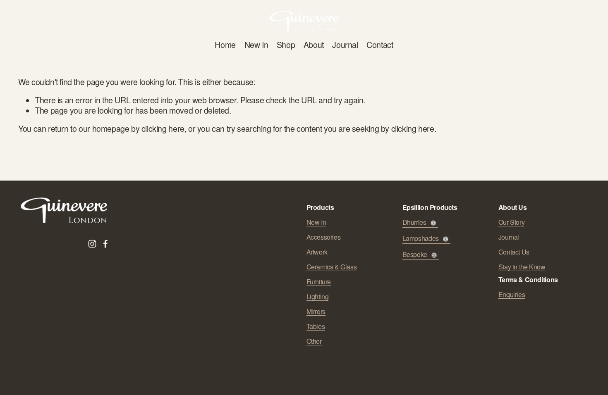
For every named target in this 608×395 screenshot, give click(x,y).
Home (225, 44)
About (314, 44)
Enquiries (511, 294)
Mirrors (316, 311)
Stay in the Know (522, 267)
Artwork (317, 252)
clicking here (162, 128)
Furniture (318, 282)
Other (314, 341)
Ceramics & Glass (331, 267)
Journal (345, 44)
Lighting (317, 297)
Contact (379, 44)
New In (256, 44)
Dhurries (414, 222)
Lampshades (420, 238)
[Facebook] (105, 244)
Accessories (323, 237)
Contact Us (513, 252)
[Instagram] (92, 244)
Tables (315, 326)
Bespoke (414, 254)
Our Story (511, 222)
